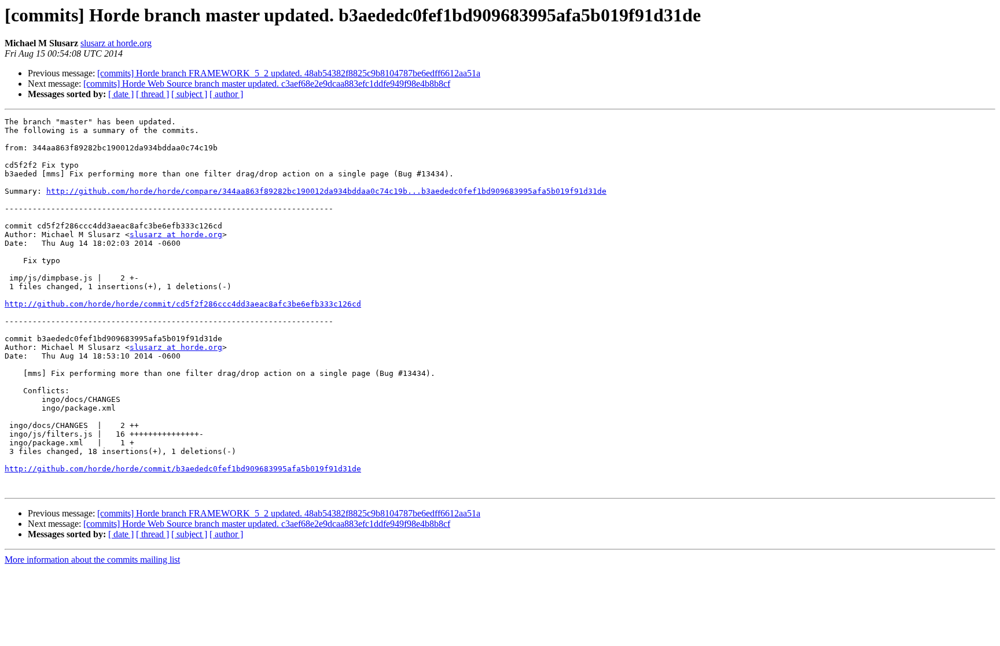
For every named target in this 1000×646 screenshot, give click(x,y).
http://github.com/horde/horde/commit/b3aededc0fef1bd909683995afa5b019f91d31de (183, 468)
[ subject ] (189, 94)
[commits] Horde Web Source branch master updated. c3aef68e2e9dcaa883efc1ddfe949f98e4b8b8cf (266, 83)
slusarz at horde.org (116, 43)
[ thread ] (152, 94)
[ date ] (121, 94)
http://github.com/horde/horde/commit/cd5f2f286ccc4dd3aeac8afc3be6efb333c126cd (183, 304)
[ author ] (226, 94)
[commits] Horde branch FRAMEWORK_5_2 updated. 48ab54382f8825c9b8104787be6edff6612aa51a (288, 73)
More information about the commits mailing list (92, 559)
